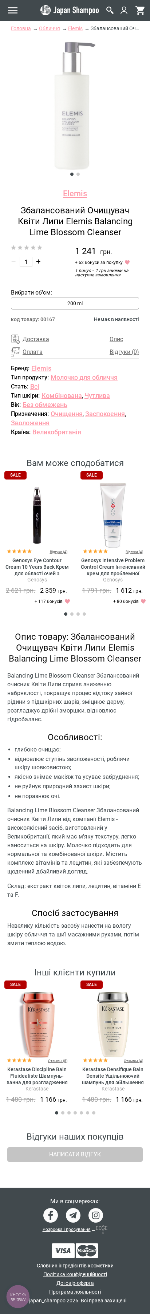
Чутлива (97, 395)
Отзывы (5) (57, 1061)
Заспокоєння (105, 414)
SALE (15, 475)
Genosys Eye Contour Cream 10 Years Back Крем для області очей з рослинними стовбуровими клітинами (37, 573)
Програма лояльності (75, 1291)
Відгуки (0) (124, 351)
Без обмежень (45, 405)
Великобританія (56, 432)
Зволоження (30, 423)
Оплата (33, 351)
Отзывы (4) (133, 1061)
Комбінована (62, 395)
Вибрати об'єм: (31, 292)
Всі (34, 386)
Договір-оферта (75, 1283)
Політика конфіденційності (75, 1274)
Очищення (67, 414)
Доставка (36, 339)
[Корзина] (140, 10)
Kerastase (36, 1089)
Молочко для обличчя (84, 377)
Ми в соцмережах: (75, 1201)
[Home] (69, 10)
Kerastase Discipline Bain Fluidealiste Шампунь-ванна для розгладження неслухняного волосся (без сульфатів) (37, 1082)
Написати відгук (75, 1154)
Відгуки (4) (58, 552)
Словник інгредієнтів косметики (75, 1265)
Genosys (37, 580)
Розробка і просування (67, 1229)
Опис (116, 339)
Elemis (75, 193)
